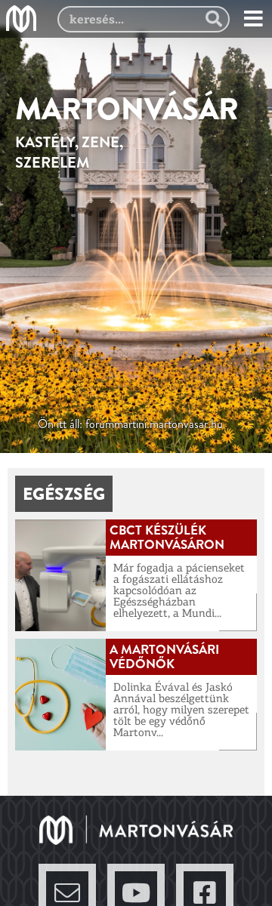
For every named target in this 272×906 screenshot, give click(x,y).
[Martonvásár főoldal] (21, 19)
